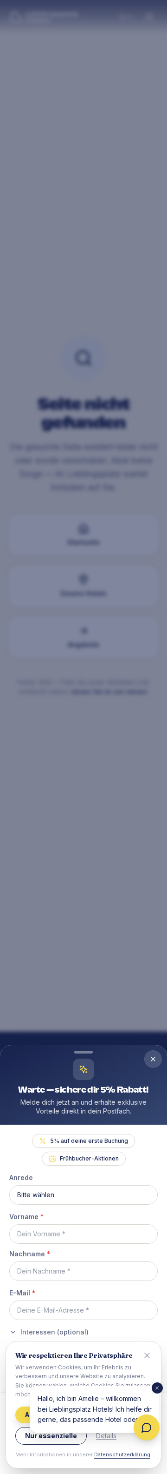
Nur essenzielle (51, 1436)
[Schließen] (157, 1388)
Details (106, 1436)
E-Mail (22, 1293)
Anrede (21, 1177)
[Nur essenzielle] (147, 1355)
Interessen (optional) (54, 1332)
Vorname (26, 1217)
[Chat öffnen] (147, 1427)
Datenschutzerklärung (122, 1454)
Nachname (29, 1254)
